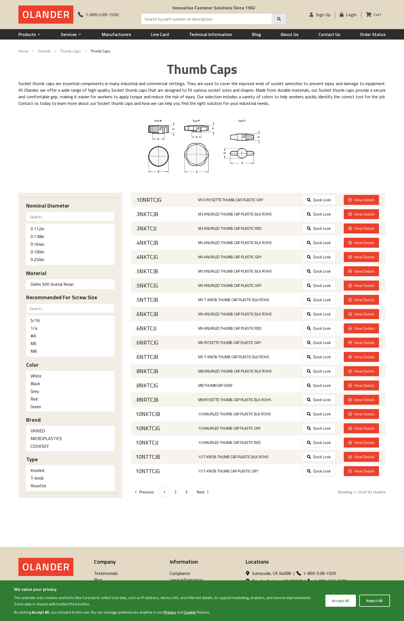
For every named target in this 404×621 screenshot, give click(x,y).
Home (23, 51)
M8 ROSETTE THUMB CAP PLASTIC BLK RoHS (234, 399)
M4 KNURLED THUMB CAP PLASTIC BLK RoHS (235, 242)
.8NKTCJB (146, 371)
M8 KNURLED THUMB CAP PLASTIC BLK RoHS (235, 371)
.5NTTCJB (146, 300)
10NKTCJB (147, 414)
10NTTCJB (147, 457)
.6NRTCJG (146, 342)
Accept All (340, 600)
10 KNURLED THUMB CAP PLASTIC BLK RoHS (234, 414)
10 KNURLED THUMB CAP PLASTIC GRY (229, 428)
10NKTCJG (147, 428)
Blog (256, 34)
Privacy (170, 612)
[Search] (279, 18)
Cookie (190, 612)
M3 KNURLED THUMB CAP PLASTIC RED (230, 228)
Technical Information (210, 34)
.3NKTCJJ (145, 228)
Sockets (44, 51)
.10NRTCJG (148, 200)
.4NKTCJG (146, 257)
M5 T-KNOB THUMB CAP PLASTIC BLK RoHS (233, 300)
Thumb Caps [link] (100, 51)
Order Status (373, 34)
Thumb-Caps (70, 51)
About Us (289, 34)
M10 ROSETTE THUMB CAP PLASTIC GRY (230, 200)
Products (27, 34)
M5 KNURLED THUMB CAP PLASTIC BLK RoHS (235, 271)
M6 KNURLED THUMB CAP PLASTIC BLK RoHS (235, 314)
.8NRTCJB (147, 400)
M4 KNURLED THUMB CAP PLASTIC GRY (230, 257)
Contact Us (329, 34)
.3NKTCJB (146, 214)
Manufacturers (116, 34)
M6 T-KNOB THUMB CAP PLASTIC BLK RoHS (233, 357)
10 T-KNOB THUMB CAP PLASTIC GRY (228, 471)
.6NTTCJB (146, 357)
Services (69, 34)
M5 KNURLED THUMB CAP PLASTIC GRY (230, 285)
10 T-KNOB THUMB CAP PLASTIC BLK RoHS (233, 457)
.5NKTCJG (146, 285)
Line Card (160, 34)
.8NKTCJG (146, 385)
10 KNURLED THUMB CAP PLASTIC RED (229, 442)
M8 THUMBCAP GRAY (215, 385)
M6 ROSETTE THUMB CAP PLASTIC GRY (229, 342)
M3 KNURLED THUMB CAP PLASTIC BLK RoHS (235, 214)
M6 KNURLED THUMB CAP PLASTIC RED (230, 328)
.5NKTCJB (146, 271)
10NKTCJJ (146, 442)
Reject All (374, 600)
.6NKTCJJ (145, 328)
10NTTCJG (147, 471)
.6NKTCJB (146, 314)
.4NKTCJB (146, 243)
